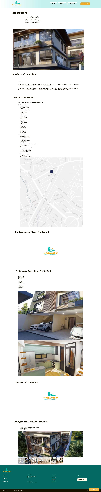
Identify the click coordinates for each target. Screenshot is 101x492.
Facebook (54, 477)
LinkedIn (53, 480)
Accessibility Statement (19, 490)
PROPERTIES (5, 481)
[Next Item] (81, 444)
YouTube (53, 479)
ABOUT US (5, 478)
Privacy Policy (5, 490)
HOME (4, 475)
